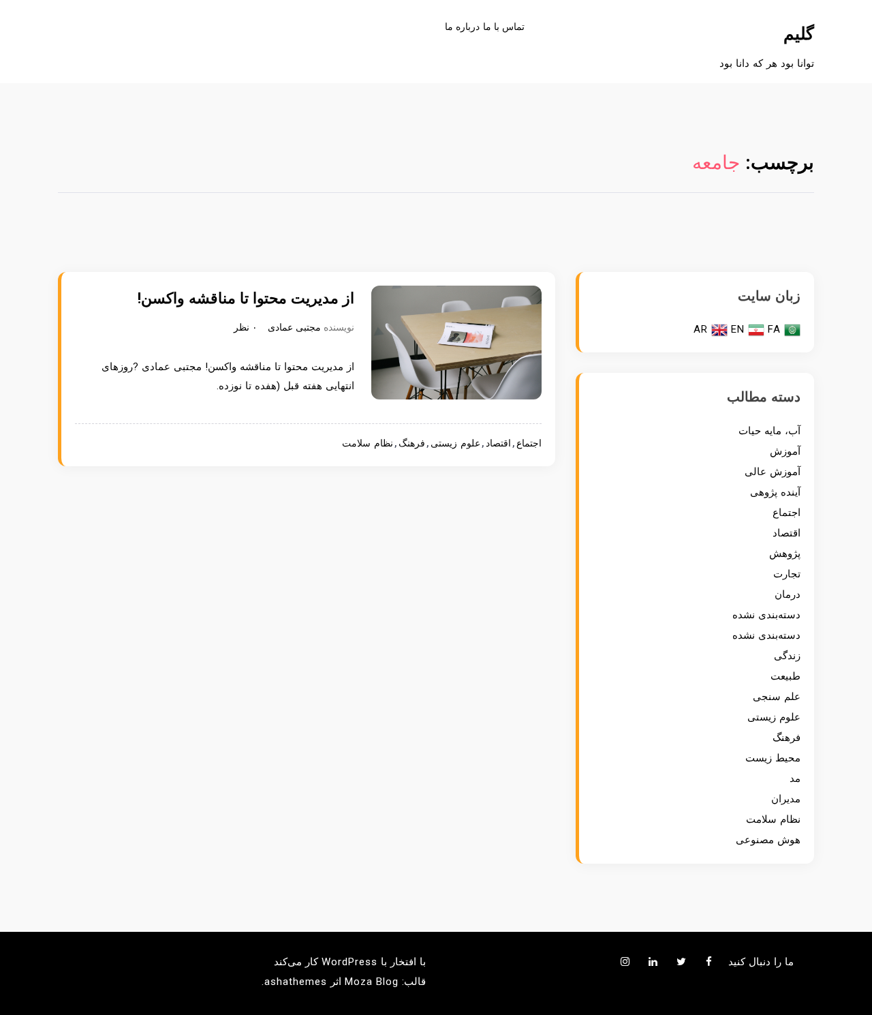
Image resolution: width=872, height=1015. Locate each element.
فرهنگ (412, 443)
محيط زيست (772, 758)
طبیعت (785, 676)
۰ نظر (246, 327)
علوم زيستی (455, 443)
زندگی (787, 656)
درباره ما (462, 26)
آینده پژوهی (775, 492)
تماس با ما (504, 26)
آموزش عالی (772, 472)
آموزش (785, 451)
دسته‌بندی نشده (766, 615)
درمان (787, 594)
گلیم (798, 34)
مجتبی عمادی (294, 327)
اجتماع (529, 443)
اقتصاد (498, 443)
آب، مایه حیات (769, 431)
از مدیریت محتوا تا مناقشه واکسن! (246, 298)
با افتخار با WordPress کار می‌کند (350, 962)
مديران (785, 799)
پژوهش (784, 553)
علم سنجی (776, 697)
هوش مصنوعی (768, 840)
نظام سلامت (367, 443)
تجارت (786, 574)
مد (795, 778)
